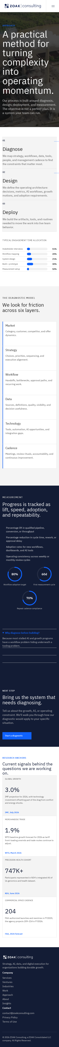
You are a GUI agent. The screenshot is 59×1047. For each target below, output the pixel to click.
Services (7, 978)
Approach (7, 995)
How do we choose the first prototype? (26, 651)
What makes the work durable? (22, 658)
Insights (6, 1003)
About (5, 999)
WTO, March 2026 (13, 853)
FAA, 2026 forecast (14, 934)
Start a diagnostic (14, 735)
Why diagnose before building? (22, 632)
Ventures (7, 982)
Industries (8, 986)
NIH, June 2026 (12, 893)
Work (5, 990)
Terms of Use (9, 1021)
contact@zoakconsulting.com (18, 1013)
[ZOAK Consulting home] (23, 6)
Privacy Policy (10, 1017)
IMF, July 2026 (12, 812)
